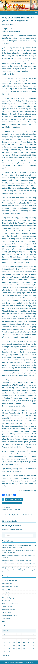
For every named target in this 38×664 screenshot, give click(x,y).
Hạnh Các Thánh (6, 601)
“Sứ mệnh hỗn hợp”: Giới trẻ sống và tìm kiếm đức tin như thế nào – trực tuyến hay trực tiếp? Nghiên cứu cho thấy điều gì (19, 570)
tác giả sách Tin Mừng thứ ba (12, 503)
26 (19, 648)
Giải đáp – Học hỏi (7, 606)
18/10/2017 (6, 24)
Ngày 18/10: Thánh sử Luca (14, 499)
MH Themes (30, 662)
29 (33, 648)
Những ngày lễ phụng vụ (9, 598)
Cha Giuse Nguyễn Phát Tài (9, 615)
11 (14, 643)
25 (14, 648)
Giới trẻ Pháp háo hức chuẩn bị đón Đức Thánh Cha (16, 560)
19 (19, 645)
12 (19, 643)
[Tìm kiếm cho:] (19, 535)
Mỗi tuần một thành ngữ (8, 595)
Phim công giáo (6, 618)
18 (14, 645)
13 (24, 643)
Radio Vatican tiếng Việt (8, 609)
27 (24, 648)
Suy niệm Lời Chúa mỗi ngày (10, 586)
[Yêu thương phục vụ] (19, 10)
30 (4, 651)
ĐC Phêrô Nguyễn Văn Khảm (10, 603)
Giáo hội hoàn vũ (6, 589)
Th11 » (8, 656)
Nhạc (3, 621)
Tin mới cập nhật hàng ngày (9, 580)
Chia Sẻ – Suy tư (6, 612)
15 (33, 643)
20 (24, 645)
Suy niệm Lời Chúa (7, 583)
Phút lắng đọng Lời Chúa (9, 592)
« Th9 (3, 656)
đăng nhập (10, 529)
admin (12, 24)
